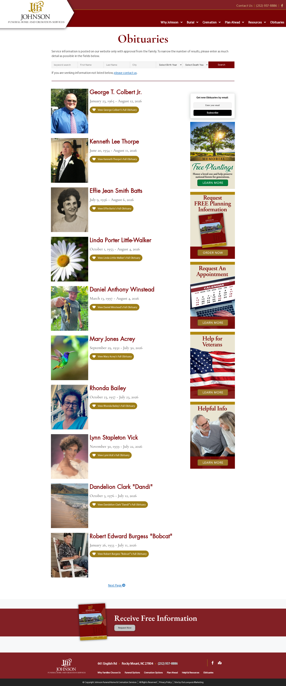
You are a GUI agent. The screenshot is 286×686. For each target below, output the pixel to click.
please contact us (125, 73)
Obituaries (277, 22)
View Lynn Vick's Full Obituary (113, 455)
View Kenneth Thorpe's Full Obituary (117, 159)
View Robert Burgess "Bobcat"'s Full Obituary (122, 553)
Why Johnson (169, 22)
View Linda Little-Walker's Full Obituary (118, 257)
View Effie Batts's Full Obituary (114, 208)
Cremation (210, 22)
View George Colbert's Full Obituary (117, 109)
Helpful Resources (190, 672)
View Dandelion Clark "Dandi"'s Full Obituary (121, 504)
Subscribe (212, 112)
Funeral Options (132, 672)
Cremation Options (153, 672)
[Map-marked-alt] (219, 662)
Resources (255, 22)
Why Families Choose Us (109, 672)
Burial (190, 22)
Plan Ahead (232, 22)
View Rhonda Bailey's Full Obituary (116, 405)
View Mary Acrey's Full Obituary (114, 356)
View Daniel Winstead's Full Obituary (117, 307)
